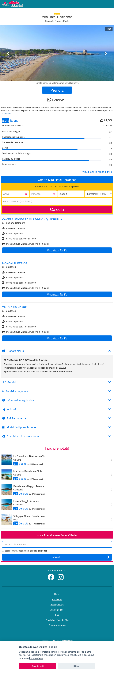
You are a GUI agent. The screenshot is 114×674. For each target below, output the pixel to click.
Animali (11, 409)
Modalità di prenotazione (21, 427)
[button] (8, 65)
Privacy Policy (57, 604)
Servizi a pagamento (18, 391)
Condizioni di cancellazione (23, 436)
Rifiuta (76, 666)
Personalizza (36, 658)
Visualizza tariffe (57, 250)
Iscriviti (55, 557)
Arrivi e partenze (16, 418)
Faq (57, 614)
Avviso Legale (57, 609)
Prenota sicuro (15, 350)
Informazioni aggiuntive (20, 400)
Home (57, 594)
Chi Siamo (57, 599)
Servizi (11, 382)
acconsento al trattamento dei (26, 550)
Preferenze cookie (57, 625)
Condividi (58, 99)
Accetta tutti (37, 666)
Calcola (57, 209)
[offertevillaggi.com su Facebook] (52, 578)
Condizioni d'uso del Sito (57, 620)
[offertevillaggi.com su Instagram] (61, 578)
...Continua (6, 113)
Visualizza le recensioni (96, 171)
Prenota (57, 90)
